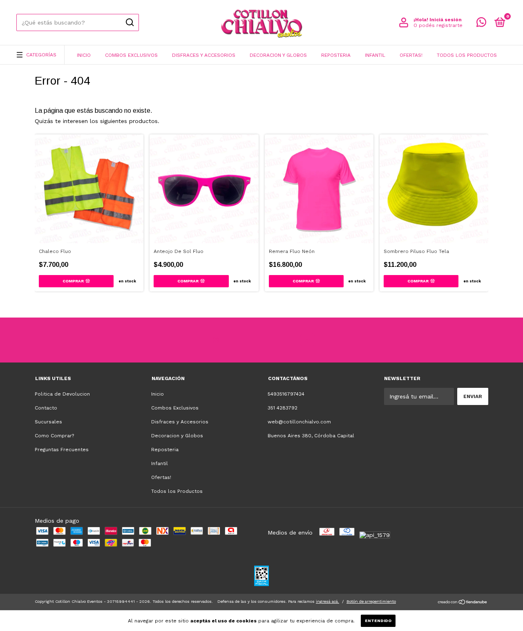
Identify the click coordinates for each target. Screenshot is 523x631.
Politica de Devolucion (62, 394)
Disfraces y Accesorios (203, 55)
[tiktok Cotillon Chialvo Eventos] (307, 340)
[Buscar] (129, 22)
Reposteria (336, 55)
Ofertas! (411, 55)
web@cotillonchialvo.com (299, 422)
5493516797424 (286, 394)
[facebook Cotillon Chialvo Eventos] (246, 340)
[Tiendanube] (462, 603)
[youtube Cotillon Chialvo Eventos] (277, 340)
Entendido (378, 620)
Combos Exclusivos (131, 55)
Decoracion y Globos (278, 55)
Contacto (46, 408)
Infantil (375, 55)
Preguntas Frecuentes (62, 449)
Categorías (41, 55)
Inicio (84, 55)
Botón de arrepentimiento (371, 601)
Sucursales (48, 422)
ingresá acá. (327, 601)
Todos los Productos (467, 55)
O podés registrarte (438, 25)
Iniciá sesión (445, 19)
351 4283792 (282, 408)
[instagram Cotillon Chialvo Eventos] (216, 340)
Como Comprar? (54, 436)
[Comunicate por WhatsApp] (481, 24)
